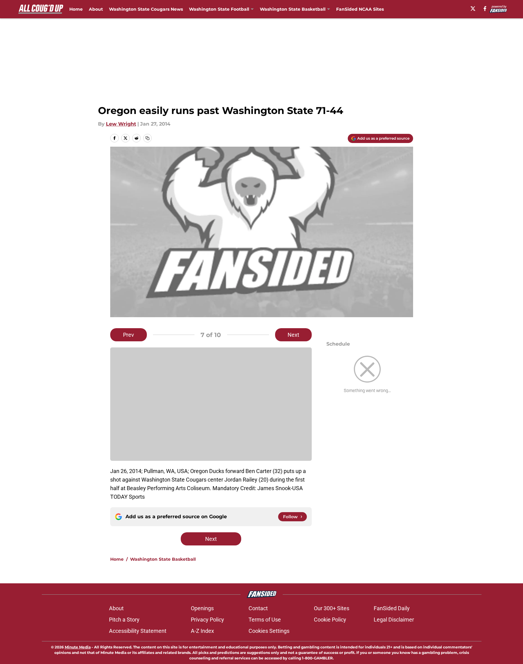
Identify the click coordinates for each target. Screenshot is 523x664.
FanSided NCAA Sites (360, 9)
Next (293, 335)
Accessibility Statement (137, 631)
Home (76, 9)
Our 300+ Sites (331, 608)
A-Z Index (202, 631)
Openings (202, 608)
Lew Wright (121, 124)
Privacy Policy (207, 619)
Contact (258, 608)
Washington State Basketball (163, 559)
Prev (128, 335)
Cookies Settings (269, 631)
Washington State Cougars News (146, 9)
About (96, 9)
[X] (472, 8)
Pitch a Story (124, 619)
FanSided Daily (392, 608)
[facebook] (485, 8)
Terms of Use (265, 619)
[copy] (147, 138)
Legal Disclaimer (394, 619)
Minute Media (78, 647)
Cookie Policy (330, 619)
